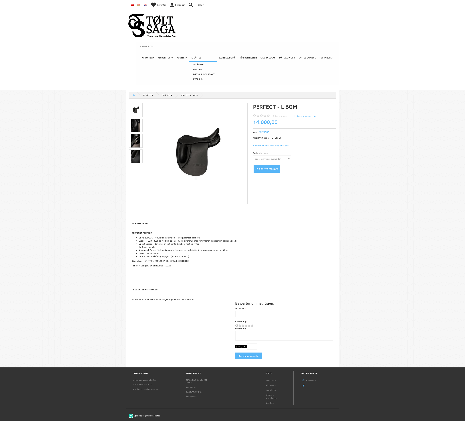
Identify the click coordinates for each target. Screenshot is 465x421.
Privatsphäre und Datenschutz (146, 389)
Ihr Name (239, 308)
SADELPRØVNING (193, 391)
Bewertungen (280, 115)
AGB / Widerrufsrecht (142, 384)
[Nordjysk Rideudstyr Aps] (152, 25)
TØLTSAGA (264, 131)
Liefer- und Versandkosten (144, 380)
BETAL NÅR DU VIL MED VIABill (196, 381)
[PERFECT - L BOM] (197, 154)
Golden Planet (153, 415)
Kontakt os (191, 387)
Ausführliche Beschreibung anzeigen (271, 145)
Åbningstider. (192, 396)
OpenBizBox (139, 415)
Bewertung (240, 321)
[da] (132, 4)
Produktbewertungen (144, 289)
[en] (145, 4)
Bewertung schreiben (306, 115)
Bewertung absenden (248, 355)
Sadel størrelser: (261, 152)
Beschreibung (140, 223)
